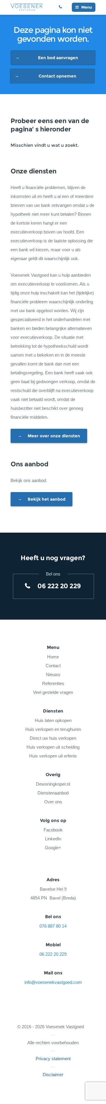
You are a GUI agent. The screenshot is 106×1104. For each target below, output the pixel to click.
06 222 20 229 (63, 7)
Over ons (53, 801)
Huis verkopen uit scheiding (53, 747)
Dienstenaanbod (53, 792)
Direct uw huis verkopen (53, 738)
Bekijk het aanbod (46, 499)
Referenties (53, 683)
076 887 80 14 (53, 926)
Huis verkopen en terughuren (53, 729)
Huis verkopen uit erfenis (53, 755)
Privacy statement (53, 1058)
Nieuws (53, 674)
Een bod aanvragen (58, 57)
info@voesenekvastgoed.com (53, 982)
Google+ (53, 847)
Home (53, 656)
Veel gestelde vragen (53, 692)
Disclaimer (53, 1074)
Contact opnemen (57, 76)
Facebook (53, 829)
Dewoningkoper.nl (53, 784)
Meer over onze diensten (54, 436)
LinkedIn (53, 838)
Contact (53, 665)
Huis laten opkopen (53, 720)
